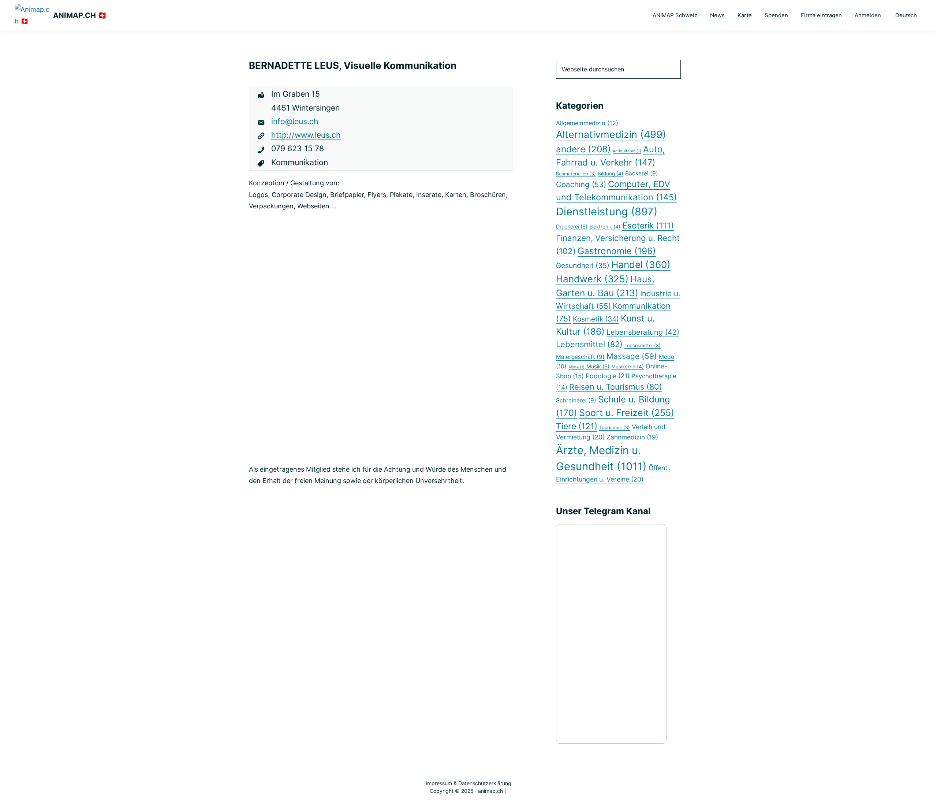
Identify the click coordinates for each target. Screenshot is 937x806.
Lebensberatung (642, 332)
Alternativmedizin (611, 135)
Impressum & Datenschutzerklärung (468, 783)
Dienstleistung (606, 211)
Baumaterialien (576, 174)
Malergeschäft (580, 356)
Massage (631, 356)
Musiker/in (627, 366)
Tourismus (614, 427)
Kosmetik (596, 319)
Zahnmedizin (632, 437)
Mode (576, 367)
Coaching (581, 184)
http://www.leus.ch (306, 135)
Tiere (576, 426)
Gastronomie (617, 250)
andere (583, 149)
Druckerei (571, 226)
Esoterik (648, 225)
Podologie (608, 376)
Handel (641, 264)
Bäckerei (641, 173)
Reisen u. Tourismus (615, 386)
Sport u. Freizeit (626, 412)
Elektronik (604, 227)
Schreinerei (576, 400)
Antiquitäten (627, 151)
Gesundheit (582, 265)
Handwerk (592, 279)
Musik (597, 366)
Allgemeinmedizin (587, 123)
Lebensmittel (589, 344)
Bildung (610, 174)
